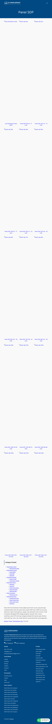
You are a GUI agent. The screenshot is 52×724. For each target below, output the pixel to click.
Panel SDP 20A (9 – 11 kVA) (26, 124)
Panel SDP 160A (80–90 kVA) (41, 448)
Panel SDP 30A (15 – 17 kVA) (11, 232)
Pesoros (12, 719)
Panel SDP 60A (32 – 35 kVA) (11, 340)
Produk (10, 621)
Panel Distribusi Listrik (18, 621)
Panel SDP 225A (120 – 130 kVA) (26, 555)
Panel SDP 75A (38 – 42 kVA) (26, 340)
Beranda (6, 621)
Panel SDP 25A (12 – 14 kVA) (41, 124)
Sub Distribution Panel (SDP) (11, 124)
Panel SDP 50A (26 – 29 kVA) (41, 232)
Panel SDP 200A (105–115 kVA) (11, 555)
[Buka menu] (47, 3)
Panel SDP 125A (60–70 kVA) (26, 448)
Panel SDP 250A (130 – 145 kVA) (41, 555)
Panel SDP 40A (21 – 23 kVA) (26, 232)
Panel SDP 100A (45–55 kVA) (11, 448)
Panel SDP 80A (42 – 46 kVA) (41, 340)
